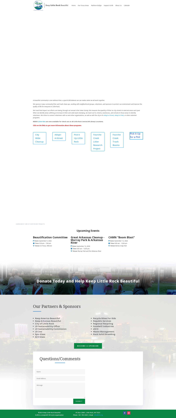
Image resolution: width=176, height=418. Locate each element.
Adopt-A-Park (119, 115)
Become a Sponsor (88, 346)
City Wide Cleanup (39, 138)
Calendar (127, 5)
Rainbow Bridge (96, 5)
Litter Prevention (129, 38)
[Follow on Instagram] (128, 413)
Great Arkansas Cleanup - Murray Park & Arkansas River (87, 239)
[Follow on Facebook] (124, 413)
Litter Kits (41, 121)
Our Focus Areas (83, 5)
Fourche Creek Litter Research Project (97, 141)
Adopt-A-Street (59, 136)
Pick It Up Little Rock (78, 138)
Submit (79, 401)
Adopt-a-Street (109, 115)
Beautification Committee (50, 237)
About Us (118, 5)
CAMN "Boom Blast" (121, 237)
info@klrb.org (98, 415)
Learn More (129, 63)
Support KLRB (108, 5)
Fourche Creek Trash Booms (117, 139)
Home (74, 5)
